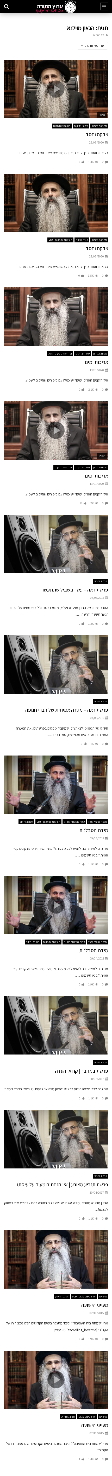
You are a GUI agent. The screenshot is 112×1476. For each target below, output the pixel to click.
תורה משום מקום (61, 126)
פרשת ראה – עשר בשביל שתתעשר (74, 589)
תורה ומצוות (82, 240)
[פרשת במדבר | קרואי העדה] (56, 1025)
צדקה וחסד (97, 134)
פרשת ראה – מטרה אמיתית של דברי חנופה (66, 709)
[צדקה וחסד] (56, 203)
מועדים (103, 1296)
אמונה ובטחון (100, 353)
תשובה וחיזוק (26, 822)
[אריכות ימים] (56, 316)
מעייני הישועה (94, 1305)
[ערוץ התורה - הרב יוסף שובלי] (56, 7)
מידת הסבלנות (93, 830)
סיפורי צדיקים (81, 126)
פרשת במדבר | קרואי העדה (81, 1070)
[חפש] (6, 6)
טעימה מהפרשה (99, 126)
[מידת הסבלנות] (56, 785)
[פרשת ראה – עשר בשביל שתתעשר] (56, 544)
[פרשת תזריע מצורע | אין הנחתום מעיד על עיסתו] (56, 1139)
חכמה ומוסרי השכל (97, 822)
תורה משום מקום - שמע (60, 240)
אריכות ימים (96, 362)
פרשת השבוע (100, 581)
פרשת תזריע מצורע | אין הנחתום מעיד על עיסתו (62, 1184)
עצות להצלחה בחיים (74, 822)
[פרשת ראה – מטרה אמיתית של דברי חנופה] (56, 664)
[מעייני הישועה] (56, 1259)
